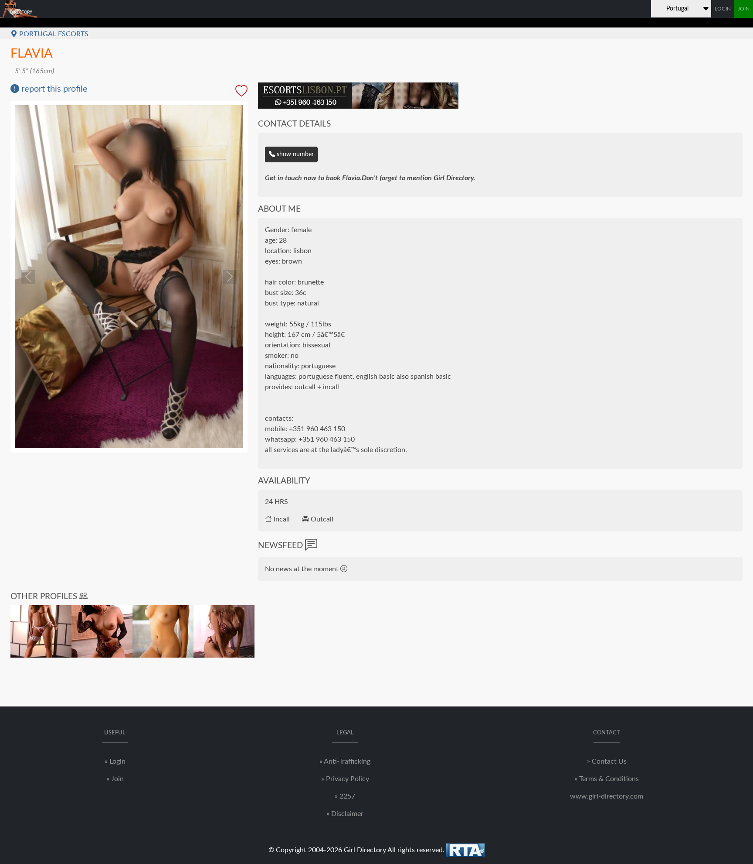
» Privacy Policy (345, 778)
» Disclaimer (344, 813)
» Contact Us (607, 761)
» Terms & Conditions (606, 778)
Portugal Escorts (52, 34)
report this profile (53, 89)
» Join (115, 778)
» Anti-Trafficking (344, 761)
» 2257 (345, 796)
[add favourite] (241, 91)
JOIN (744, 8)
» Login (115, 761)
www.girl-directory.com (606, 796)
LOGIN (723, 8)
